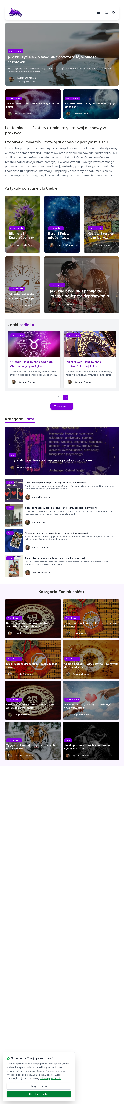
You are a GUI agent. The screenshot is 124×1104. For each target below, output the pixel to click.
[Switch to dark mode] (113, 12)
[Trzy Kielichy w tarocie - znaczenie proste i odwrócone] (62, 451)
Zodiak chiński (14, 618)
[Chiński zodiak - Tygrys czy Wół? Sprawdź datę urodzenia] (91, 659)
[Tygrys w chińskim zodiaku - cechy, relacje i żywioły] (91, 618)
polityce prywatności (50, 1078)
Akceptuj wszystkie (39, 1094)
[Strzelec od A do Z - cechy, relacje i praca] (23, 284)
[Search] (106, 12)
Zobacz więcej (62, 406)
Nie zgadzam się (39, 1086)
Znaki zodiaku (15, 51)
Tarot (12, 455)
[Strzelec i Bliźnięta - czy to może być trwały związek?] (91, 700)
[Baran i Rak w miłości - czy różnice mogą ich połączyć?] (62, 224)
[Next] (65, 397)
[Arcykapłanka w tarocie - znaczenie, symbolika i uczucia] (91, 741)
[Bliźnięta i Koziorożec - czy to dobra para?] (23, 224)
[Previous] (58, 397)
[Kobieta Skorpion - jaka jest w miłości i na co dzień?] (101, 224)
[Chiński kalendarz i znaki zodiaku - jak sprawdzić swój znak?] (33, 700)
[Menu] (98, 12)
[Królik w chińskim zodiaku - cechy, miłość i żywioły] (33, 659)
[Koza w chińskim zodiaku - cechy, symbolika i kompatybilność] (33, 618)
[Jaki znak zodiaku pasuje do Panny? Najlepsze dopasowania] (81, 284)
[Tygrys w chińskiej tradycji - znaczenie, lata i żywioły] (33, 741)
